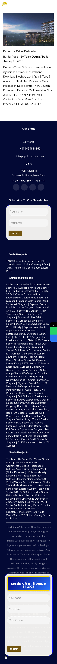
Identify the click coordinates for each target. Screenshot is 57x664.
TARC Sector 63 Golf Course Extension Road (27, 292)
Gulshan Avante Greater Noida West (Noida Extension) (26, 470)
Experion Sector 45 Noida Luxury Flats (28, 507)
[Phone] (53, 338)
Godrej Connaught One (35, 264)
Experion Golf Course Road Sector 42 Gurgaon (27, 302)
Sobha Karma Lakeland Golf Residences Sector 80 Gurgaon (28, 286)
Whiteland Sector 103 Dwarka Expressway (27, 289)
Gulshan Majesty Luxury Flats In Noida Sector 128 (26, 474)
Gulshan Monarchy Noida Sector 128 (26, 479)
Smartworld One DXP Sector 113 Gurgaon (27, 309)
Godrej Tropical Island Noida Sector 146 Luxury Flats (28, 486)
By (34, 56)
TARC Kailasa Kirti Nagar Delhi (22, 261)
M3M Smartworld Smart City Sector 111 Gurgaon (26, 314)
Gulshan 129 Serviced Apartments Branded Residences (24, 464)
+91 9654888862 (41, 4)
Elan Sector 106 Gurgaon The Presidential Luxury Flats (26, 338)
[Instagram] (41, 187)
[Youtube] (32, 187)
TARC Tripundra (15, 267)
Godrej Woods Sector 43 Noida (23, 482)
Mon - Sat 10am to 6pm (29, 180)
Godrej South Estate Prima (27, 269)
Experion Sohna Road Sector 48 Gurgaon (26, 306)
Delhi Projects (18, 254)
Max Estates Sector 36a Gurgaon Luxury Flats (26, 334)
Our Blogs (28, 128)
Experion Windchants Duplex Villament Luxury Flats (26, 329)
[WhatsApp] (53, 331)
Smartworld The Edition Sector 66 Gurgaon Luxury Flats (24, 319)
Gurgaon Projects (21, 277)
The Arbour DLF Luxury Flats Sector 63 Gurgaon (26, 345)
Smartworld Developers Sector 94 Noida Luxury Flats (27, 500)
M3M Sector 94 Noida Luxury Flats (26, 503)
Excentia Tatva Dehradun (20, 51)
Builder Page (10, 56)
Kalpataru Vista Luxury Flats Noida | (25, 512)
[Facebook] (16, 187)
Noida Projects (19, 452)
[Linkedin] (24, 187)
